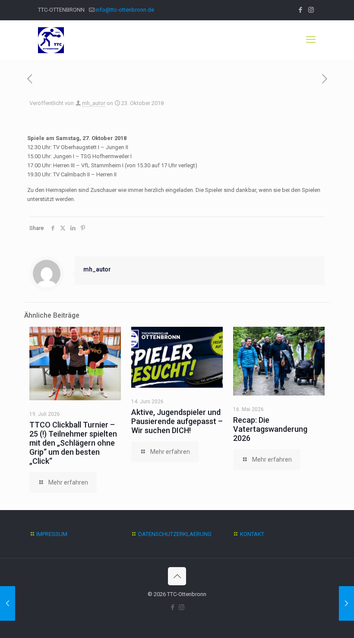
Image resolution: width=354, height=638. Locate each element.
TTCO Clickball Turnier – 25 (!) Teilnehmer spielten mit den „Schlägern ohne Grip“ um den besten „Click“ (73, 443)
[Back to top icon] (177, 576)
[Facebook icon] (300, 10)
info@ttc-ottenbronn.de (124, 9)
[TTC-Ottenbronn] (51, 39)
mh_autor (93, 103)
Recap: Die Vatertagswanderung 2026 (270, 429)
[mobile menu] (310, 39)
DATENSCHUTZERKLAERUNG (175, 534)
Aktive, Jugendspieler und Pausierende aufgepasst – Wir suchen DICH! (177, 421)
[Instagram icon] (311, 10)
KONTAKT (252, 534)
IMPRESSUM (51, 534)
